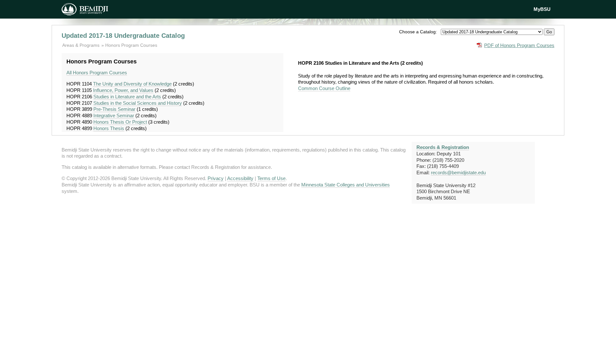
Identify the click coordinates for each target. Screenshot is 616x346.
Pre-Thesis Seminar (114, 109)
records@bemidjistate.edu (458, 172)
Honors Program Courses (131, 45)
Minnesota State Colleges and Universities (345, 184)
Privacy (216, 178)
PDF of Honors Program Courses (519, 45)
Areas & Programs (81, 45)
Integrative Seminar (113, 115)
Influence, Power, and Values (123, 90)
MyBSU (542, 9)
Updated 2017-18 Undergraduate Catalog (123, 35)
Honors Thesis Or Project (120, 122)
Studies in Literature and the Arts (127, 96)
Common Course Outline (324, 88)
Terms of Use (271, 178)
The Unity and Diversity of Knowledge (132, 83)
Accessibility (240, 178)
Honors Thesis (108, 128)
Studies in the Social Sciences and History (137, 103)
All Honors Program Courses (96, 72)
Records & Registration (442, 147)
